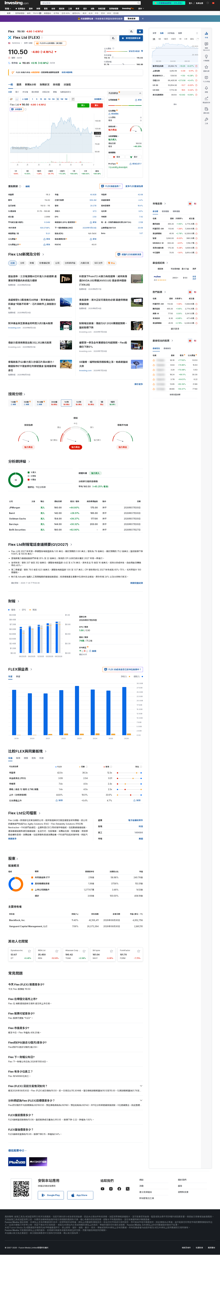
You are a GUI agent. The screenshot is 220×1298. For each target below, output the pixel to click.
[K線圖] (11, 99)
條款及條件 (186, 1248)
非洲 (109, 13)
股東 (11, 858)
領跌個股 (176, 211)
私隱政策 (199, 1248)
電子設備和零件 (135, 820)
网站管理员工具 (146, 1198)
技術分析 (15, 394)
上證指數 (156, 71)
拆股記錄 (46, 92)
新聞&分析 (30, 84)
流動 (141, 1186)
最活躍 (155, 211)
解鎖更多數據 (134, 51)
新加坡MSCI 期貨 (160, 76)
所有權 (25, 92)
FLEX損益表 (18, 669)
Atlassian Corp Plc (73, 950)
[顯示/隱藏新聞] (73, 99)
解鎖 (61, 800)
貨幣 (154, 33)
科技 (141, 826)
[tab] (14, 403)
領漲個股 (165, 211)
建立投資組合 (145, 1192)
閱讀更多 (12, 838)
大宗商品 (171, 33)
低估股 (116, 13)
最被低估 (156, 348)
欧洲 (90, 13)
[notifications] (208, 2)
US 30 (155, 85)
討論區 (67, 84)
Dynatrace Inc (17, 950)
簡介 (17, 92)
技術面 (56, 84)
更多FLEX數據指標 (134, 186)
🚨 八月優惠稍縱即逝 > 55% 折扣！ (168, 3)
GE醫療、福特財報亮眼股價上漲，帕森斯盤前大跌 (103, 364)
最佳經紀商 (159, 262)
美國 (141, 838)
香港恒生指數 (158, 66)
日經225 (156, 80)
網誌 (141, 1179)
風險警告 (211, 1248)
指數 (162, 33)
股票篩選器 (113, 8)
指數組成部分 (65, 92)
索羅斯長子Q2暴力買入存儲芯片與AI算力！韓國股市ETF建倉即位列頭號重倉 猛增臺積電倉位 (32, 366)
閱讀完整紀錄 (136, 583)
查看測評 (194, 277)
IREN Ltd (41, 950)
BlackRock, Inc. (17, 920)
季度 (18, 676)
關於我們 (182, 1179)
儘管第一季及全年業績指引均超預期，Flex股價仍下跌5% (103, 344)
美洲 (84, 13)
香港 (29, 13)
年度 (10, 676)
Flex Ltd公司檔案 (22, 813)
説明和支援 (183, 1192)
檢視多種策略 (67, 72)
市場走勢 (157, 203)
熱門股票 (157, 292)
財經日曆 (101, 8)
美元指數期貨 (158, 95)
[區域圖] (17, 99)
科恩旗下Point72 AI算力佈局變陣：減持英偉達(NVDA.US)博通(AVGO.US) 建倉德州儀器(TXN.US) (103, 280)
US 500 (156, 90)
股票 (8, 13)
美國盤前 (47, 13)
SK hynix (96, 950)
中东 (96, 13)
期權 (55, 92)
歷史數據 (35, 92)
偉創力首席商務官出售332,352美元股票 (29, 342)
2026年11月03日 (89, 228)
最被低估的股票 (161, 340)
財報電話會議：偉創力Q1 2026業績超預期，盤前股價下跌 (103, 325)
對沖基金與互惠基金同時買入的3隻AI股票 (30, 323)
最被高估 (167, 348)
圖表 (19, 84)
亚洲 (103, 13)
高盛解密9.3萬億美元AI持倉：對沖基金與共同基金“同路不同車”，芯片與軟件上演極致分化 (32, 304)
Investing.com (14, 328)
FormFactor (125, 950)
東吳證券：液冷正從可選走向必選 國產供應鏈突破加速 (103, 301)
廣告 (180, 1186)
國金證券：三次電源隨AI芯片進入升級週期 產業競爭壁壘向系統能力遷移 (32, 278)
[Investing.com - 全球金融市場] (16, 3)
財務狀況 (44, 84)
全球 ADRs (66, 13)
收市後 (56, 13)
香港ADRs (76, 13)
